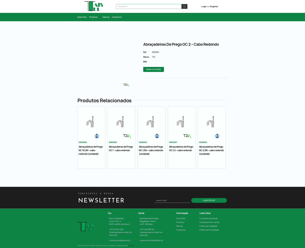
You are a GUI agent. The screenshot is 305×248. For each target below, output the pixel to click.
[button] (95, 17)
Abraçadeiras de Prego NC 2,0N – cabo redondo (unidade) (211, 150)
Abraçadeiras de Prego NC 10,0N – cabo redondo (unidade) (91, 150)
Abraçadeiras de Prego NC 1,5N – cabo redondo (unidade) (151, 150)
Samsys (131, 245)
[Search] (184, 6)
